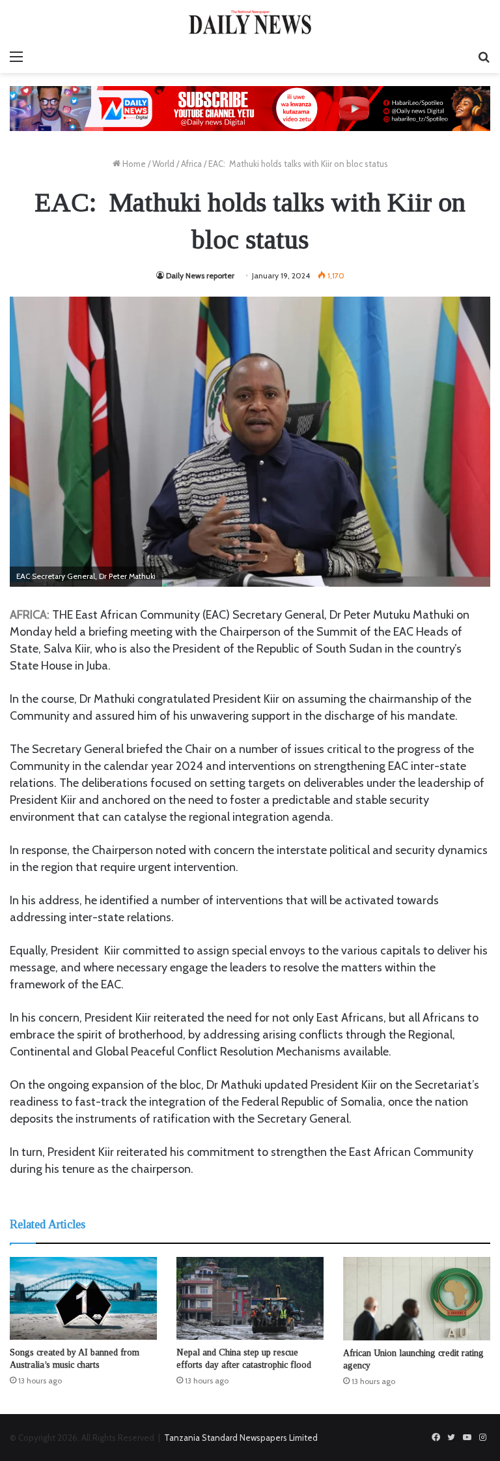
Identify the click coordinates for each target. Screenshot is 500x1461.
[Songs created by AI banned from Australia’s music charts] (83, 1298)
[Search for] (483, 56)
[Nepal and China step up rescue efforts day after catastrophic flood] (250, 1298)
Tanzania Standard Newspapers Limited (241, 1437)
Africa (191, 163)
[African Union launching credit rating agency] (416, 1298)
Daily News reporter (200, 275)
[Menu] (16, 56)
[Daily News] (250, 22)
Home (133, 163)
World (163, 163)
